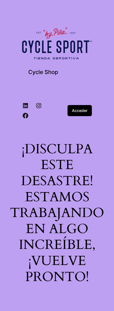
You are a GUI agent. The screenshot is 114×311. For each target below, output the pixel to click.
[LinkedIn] (25, 105)
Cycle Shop (43, 72)
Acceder (79, 110)
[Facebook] (25, 115)
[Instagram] (38, 105)
